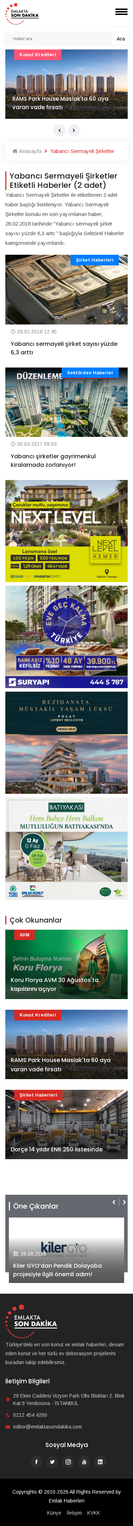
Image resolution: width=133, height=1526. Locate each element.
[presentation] (59, 130)
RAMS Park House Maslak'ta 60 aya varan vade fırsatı (60, 103)
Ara (121, 39)
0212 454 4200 (30, 1415)
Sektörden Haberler (90, 372)
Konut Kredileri (38, 54)
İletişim (74, 1513)
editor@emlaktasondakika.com (47, 1427)
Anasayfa (29, 151)
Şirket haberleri (94, 260)
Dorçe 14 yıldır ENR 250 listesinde (56, 1149)
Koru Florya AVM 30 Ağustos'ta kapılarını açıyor (55, 984)
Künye (54, 1513)
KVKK (93, 1513)
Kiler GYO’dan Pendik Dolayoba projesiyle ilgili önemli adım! (57, 1270)
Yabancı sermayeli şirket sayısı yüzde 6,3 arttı (64, 348)
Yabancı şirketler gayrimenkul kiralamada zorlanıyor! (53, 460)
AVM (24, 935)
